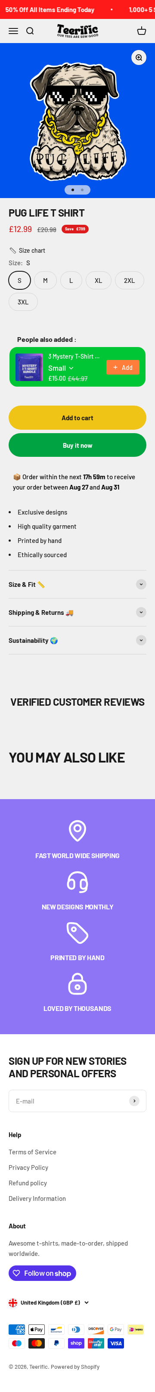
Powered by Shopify (75, 1366)
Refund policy (28, 1183)
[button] (27, 250)
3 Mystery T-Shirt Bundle (74, 356)
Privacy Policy (28, 1167)
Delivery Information (37, 1198)
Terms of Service (32, 1152)
